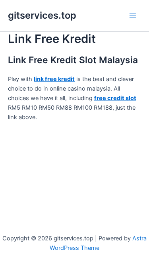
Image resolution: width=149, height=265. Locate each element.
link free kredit (54, 79)
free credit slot (115, 98)
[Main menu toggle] (132, 16)
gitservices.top (42, 15)
